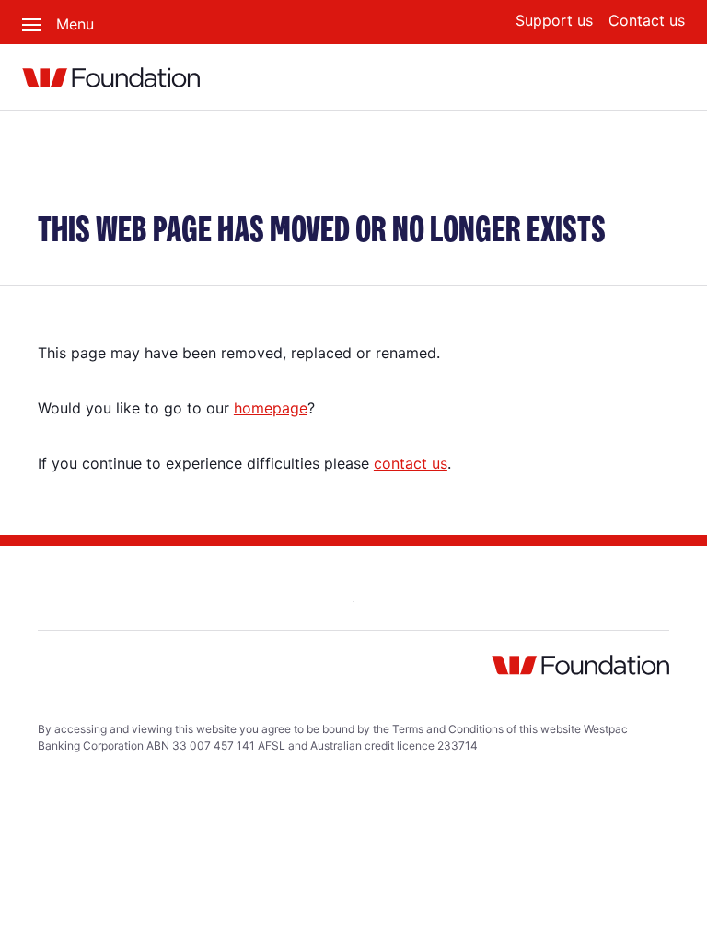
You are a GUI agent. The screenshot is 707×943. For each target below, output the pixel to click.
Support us (554, 20)
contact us (410, 463)
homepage (270, 408)
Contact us (646, 20)
